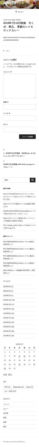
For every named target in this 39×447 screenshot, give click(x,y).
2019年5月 (7, 327)
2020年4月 (7, 291)
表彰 (4, 422)
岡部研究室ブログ (13, 3)
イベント (6, 404)
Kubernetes (18, 387)
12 (24, 356)
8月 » (10, 374)
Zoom (29, 387)
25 (19, 364)
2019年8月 (7, 313)
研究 (4, 418)
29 (5, 368)
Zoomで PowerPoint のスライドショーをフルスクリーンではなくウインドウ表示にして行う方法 (19, 196)
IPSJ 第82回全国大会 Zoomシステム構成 (18, 242)
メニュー (21, 12)
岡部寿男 (18, 20)
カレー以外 (10, 391)
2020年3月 (7, 295)
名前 (6, 102)
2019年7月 (7, 318)
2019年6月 (7, 322)
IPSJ (7, 387)
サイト (5, 124)
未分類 (5, 413)
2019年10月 (7, 304)
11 (19, 356)
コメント (7, 72)
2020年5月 (7, 286)
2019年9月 (7, 309)
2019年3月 (7, 336)
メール (6, 113)
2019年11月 (7, 300)
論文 (4, 426)
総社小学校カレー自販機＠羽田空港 (16, 270)
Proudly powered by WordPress (14, 442)
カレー (8, 50)
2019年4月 (7, 331)
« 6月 (5, 374)
